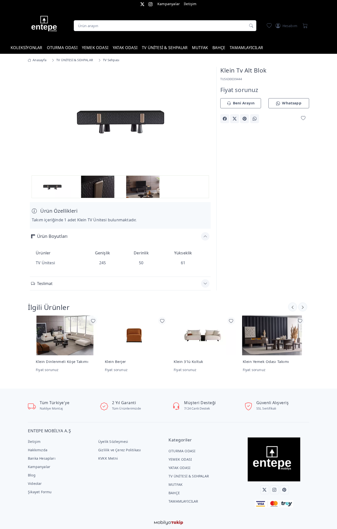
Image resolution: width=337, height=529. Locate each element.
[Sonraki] (292, 306)
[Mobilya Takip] (168, 522)
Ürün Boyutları (52, 236)
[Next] (204, 121)
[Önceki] (302, 306)
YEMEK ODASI (95, 47)
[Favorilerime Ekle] (303, 118)
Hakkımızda (37, 450)
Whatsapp (291, 102)
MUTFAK (200, 47)
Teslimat (45, 283)
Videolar (35, 483)
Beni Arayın (244, 102)
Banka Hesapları (42, 458)
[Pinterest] (284, 489)
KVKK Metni (108, 458)
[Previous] (36, 121)
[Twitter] (264, 489)
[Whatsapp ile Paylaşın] (254, 118)
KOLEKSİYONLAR (26, 47)
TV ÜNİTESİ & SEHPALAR (164, 47)
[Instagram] (274, 489)
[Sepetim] (304, 25)
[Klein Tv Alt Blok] (120, 119)
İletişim (190, 3)
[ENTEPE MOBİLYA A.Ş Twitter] (142, 3)
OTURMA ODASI (62, 47)
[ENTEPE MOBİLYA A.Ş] (45, 25)
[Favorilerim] (268, 25)
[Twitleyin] (234, 118)
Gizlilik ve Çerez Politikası (119, 450)
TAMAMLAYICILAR (246, 47)
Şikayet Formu (40, 492)
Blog (32, 475)
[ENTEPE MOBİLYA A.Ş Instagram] (150, 3)
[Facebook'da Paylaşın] (224, 118)
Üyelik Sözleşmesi (113, 441)
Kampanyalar (168, 3)
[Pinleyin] (244, 118)
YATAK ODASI (125, 47)
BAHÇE (218, 47)
